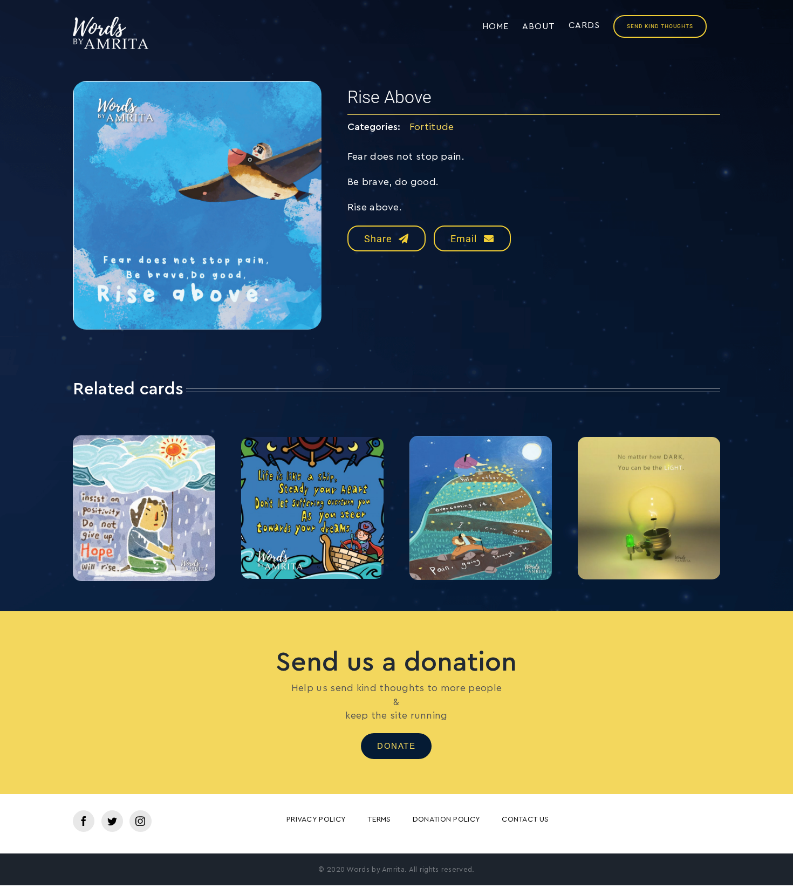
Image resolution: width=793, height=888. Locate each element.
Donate (396, 745)
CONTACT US (525, 819)
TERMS (379, 819)
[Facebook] (83, 821)
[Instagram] (140, 821)
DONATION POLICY (447, 819)
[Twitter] (112, 821)
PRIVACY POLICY (316, 819)
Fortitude (431, 127)
